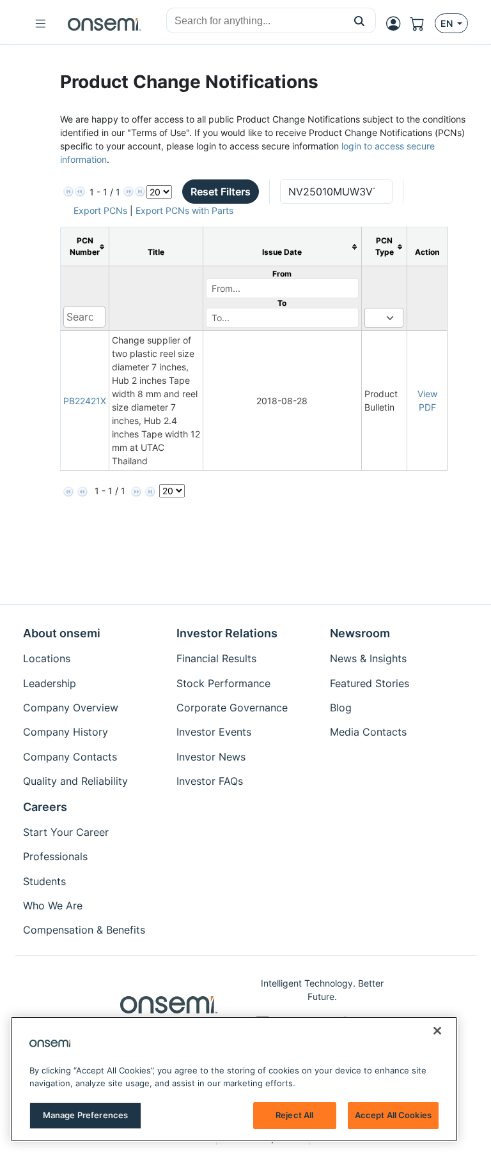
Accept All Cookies (393, 1115)
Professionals (55, 856)
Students (44, 881)
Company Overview (70, 707)
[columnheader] (85, 246)
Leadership (49, 683)
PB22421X (84, 400)
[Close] (437, 1031)
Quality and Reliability (75, 781)
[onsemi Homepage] (104, 23)
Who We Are (52, 905)
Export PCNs (100, 210)
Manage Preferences (85, 1115)
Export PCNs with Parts (184, 210)
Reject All (294, 1115)
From (282, 273)
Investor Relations (226, 633)
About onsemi (61, 633)
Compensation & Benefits (84, 929)
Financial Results (216, 658)
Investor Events (213, 731)
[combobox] (255, 21)
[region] (234, 1079)
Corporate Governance (232, 707)
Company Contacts (70, 756)
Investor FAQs (209, 781)
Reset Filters (221, 191)
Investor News (211, 756)
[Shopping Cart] (422, 24)
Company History (65, 731)
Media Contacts (368, 731)
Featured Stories (369, 683)
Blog (341, 707)
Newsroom (360, 633)
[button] (359, 20)
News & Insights (368, 658)
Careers (45, 807)
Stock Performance (223, 683)
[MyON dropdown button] (397, 24)
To (281, 303)
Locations (46, 658)
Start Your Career (66, 832)
